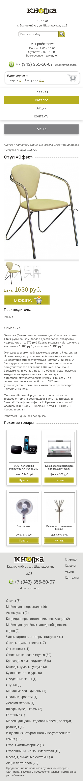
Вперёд (73, 209)
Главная (41, 92)
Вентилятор (24, 526)
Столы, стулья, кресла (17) (26, 643)
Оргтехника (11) (17, 649)
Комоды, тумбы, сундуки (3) (26, 667)
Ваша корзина (17, 76)
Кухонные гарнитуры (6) (24, 673)
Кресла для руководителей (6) (28, 661)
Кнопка (8, 144)
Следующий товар (66, 144)
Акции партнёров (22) (22, 763)
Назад (10, 209)
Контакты (41, 116)
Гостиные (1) (15, 715)
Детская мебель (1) (20, 703)
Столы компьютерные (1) (25, 745)
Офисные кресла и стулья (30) (28, 655)
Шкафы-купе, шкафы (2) (24, 709)
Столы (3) (13, 600)
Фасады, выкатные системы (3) (29, 757)
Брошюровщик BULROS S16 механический (59, 467)
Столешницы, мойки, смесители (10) (33, 751)
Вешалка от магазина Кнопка (59, 527)
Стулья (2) (13, 685)
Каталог (41, 100)
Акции (41, 108)
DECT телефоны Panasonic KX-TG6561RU (23, 467)
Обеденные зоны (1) (21, 679)
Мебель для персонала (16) (26, 606)
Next (75, 270)
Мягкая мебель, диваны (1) (26, 691)
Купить (23, 480)
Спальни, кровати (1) (21, 697)
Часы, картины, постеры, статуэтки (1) (34, 637)
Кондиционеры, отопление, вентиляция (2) (38, 618)
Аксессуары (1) (17, 612)
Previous (11, 270)
